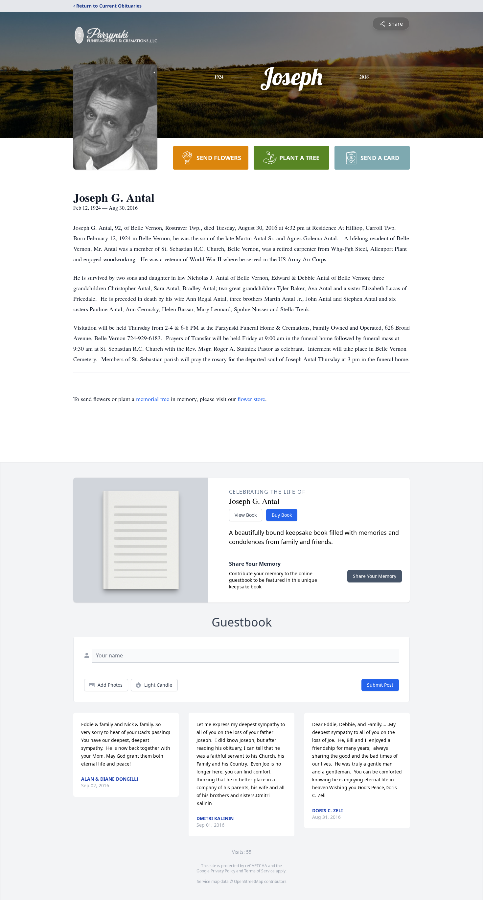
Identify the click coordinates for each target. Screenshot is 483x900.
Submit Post (380, 685)
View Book (246, 515)
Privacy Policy (223, 871)
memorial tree (152, 399)
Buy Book (282, 515)
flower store (251, 399)
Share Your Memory (374, 576)
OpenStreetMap (248, 881)
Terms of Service (259, 871)
